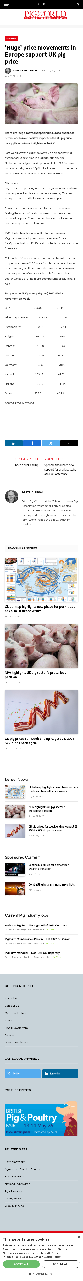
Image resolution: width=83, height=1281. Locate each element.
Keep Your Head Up (27, 465)
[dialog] (41, 1257)
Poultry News (13, 1198)
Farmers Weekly (15, 1162)
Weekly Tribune (14, 1206)
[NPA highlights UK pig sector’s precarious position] (41, 646)
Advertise (11, 998)
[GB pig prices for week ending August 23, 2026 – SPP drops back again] (41, 712)
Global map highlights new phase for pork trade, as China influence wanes (40, 609)
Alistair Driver (27, 70)
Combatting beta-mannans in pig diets (52, 884)
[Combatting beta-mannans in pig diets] (15, 889)
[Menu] (6, 4)
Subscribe (11, 1035)
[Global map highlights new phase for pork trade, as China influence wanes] (41, 580)
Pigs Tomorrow (14, 1191)
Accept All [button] (21, 1264)
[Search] (77, 4)
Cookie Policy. (52, 1257)
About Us (10, 1020)
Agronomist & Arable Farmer (22, 1169)
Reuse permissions (17, 1042)
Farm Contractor (15, 1176)
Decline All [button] (61, 1264)
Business (11, 38)
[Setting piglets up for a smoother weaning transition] (15, 869)
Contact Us (12, 1006)
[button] (41, 1274)
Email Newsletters (16, 1028)
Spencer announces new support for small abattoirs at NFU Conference (60, 469)
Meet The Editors (15, 1013)
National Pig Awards (17, 1184)
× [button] (78, 1237)
